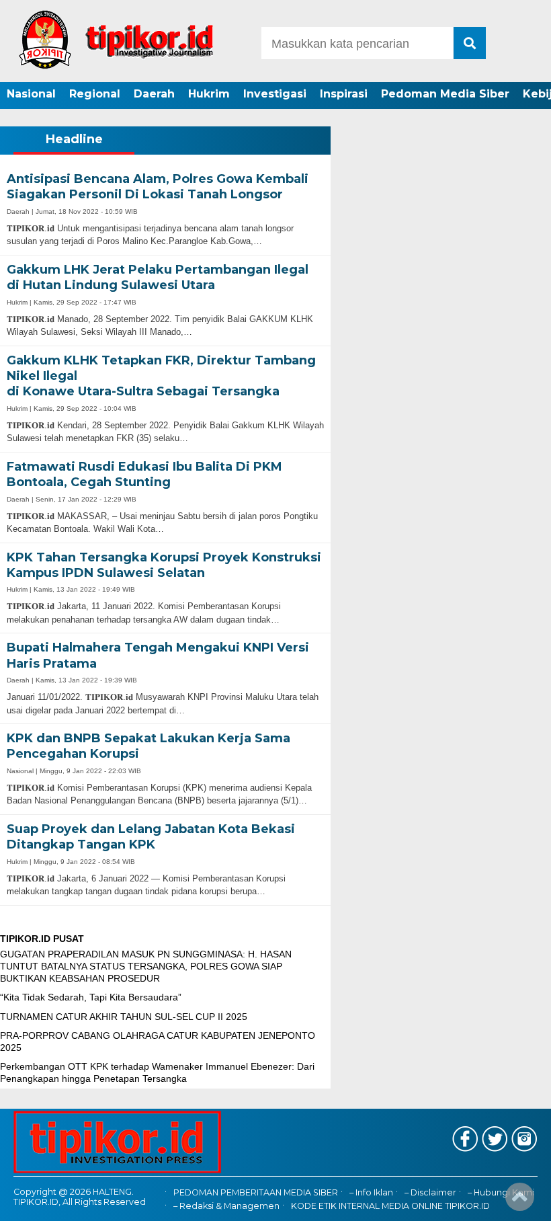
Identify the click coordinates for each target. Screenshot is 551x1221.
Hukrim (209, 93)
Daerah (154, 93)
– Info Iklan (371, 1192)
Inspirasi (344, 93)
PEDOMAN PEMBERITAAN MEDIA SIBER (255, 1192)
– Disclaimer (430, 1192)
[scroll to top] (519, 1201)
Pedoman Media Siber (445, 93)
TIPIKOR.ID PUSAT (42, 938)
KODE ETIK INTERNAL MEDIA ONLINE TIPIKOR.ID (390, 1206)
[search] (470, 43)
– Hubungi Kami (501, 1192)
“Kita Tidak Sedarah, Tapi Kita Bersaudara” (90, 997)
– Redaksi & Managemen (226, 1206)
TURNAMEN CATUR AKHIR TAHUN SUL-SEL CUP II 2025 (123, 1016)
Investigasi (274, 93)
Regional (94, 93)
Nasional (31, 93)
